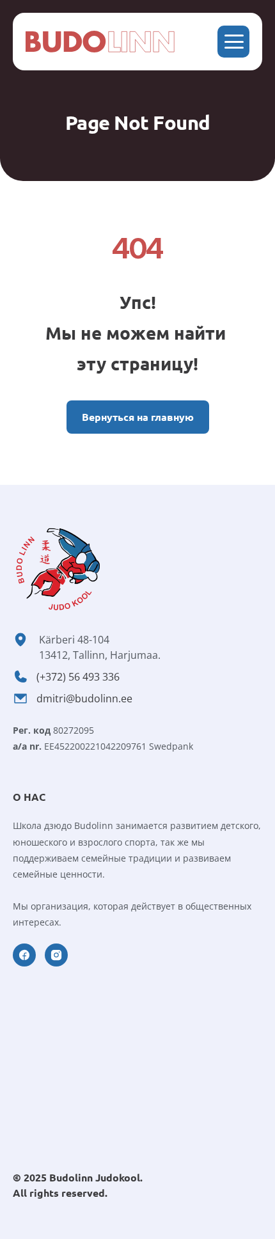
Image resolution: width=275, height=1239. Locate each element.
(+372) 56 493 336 (78, 677)
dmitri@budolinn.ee (84, 698)
